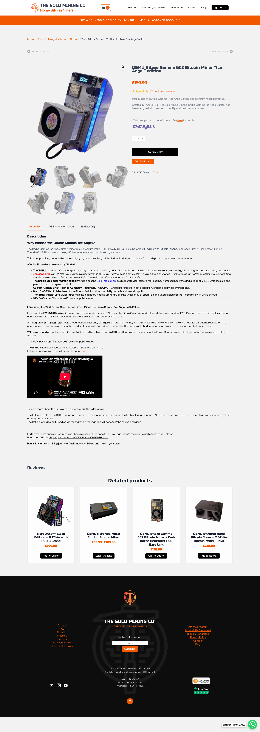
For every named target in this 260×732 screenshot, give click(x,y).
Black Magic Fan (106, 281)
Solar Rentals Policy (62, 646)
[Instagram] (58, 685)
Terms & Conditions (198, 634)
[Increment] (142, 138)
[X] (51, 685)
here (180, 120)
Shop (130, 7)
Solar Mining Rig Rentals (153, 7)
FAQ (62, 628)
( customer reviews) (162, 91)
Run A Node (177, 7)
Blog (197, 644)
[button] (123, 66)
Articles (191, 7)
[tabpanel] (130, 343)
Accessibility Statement (198, 630)
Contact (198, 641)
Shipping (62, 635)
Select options (103, 555)
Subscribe (130, 649)
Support (62, 625)
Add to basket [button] (51, 555)
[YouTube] (65, 685)
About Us (62, 632)
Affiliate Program (197, 627)
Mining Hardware (56, 39)
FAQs (204, 7)
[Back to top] (130, 701)
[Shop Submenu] (136, 8)
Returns (62, 639)
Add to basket (143, 161)
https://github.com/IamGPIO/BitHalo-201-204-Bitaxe (78, 437)
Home (30, 39)
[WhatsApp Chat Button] (252, 724)
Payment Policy (62, 642)
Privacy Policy (198, 637)
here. (84, 351)
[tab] (35, 227)
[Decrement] (134, 138)
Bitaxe (73, 39)
